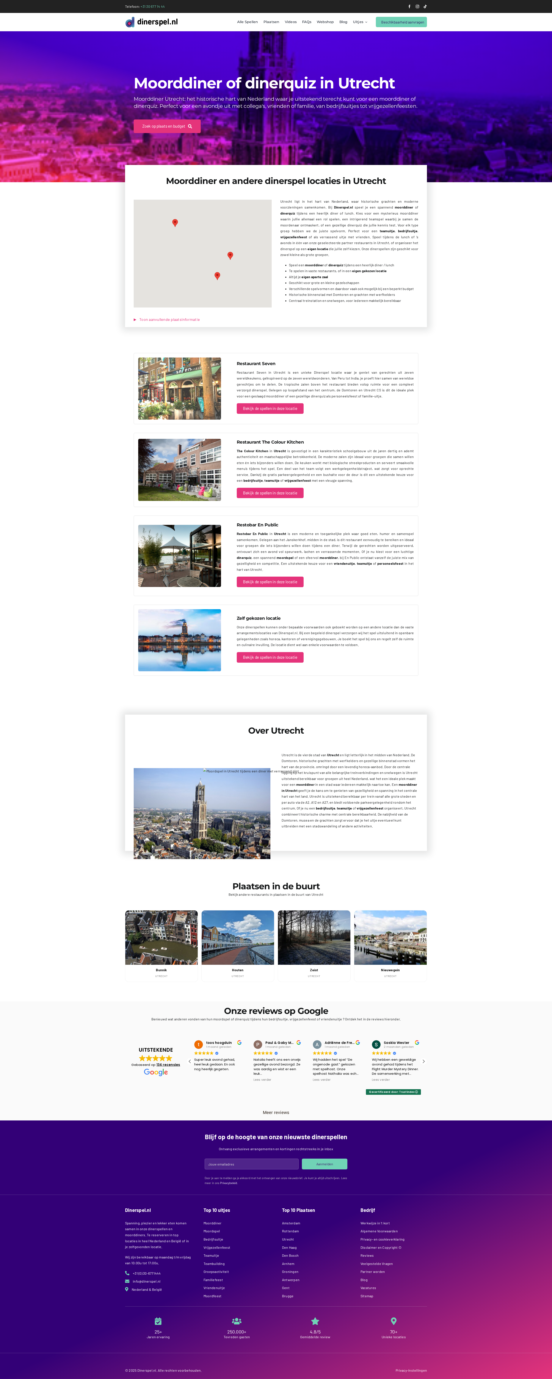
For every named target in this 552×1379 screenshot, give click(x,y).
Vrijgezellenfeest (217, 1247)
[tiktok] (425, 6)
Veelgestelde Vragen (377, 1263)
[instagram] (417, 6)
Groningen (290, 1271)
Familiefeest (213, 1280)
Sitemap (367, 1296)
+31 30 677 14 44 (153, 6)
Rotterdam (290, 1231)
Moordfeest (212, 1296)
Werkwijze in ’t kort (375, 1223)
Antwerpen (291, 1280)
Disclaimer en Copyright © (381, 1247)
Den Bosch (290, 1255)
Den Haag (289, 1247)
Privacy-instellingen (411, 1370)
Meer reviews (276, 1112)
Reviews (367, 1255)
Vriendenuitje (214, 1288)
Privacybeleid (228, 1183)
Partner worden (373, 1271)
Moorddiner (212, 1223)
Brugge (287, 1296)
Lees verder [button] (203, 1080)
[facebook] (409, 6)
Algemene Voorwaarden (379, 1231)
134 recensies (168, 1064)
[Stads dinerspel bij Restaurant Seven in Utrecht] (179, 359)
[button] (175, 223)
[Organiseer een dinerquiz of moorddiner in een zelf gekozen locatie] (179, 611)
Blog (364, 1280)
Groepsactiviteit (216, 1271)
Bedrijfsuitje (213, 1239)
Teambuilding (214, 1263)
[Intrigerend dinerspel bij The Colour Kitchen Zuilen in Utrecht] (179, 440)
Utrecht (288, 1239)
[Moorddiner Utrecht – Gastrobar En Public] (179, 526)
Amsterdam (291, 1223)
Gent (286, 1288)
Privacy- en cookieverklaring (383, 1239)
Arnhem (288, 1263)
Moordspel (212, 1231)
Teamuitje (211, 1255)
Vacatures (368, 1288)
